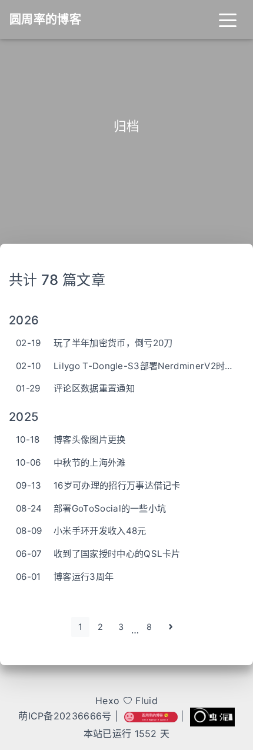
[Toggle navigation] (228, 19)
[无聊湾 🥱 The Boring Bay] (151, 716)
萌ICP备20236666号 (64, 716)
